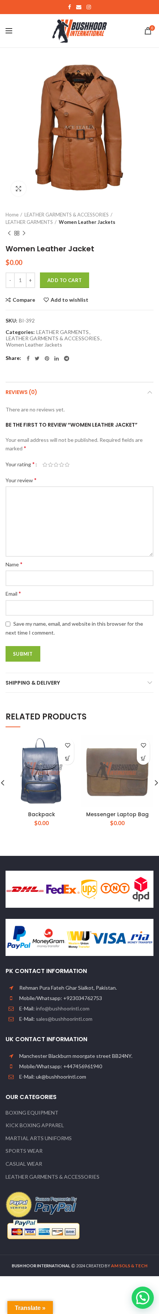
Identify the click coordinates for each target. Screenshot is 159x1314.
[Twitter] (37, 358)
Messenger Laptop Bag (117, 814)
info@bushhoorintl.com (62, 1008)
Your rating (20, 463)
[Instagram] (89, 7)
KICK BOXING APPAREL (35, 1125)
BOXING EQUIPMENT (32, 1112)
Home (12, 215)
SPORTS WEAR (24, 1151)
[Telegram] (66, 358)
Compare (24, 299)
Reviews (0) (21, 392)
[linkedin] (56, 358)
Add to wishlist (69, 299)
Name (14, 563)
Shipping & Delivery (33, 682)
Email (13, 593)
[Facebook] (69, 7)
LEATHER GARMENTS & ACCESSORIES (66, 215)
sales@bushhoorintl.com (64, 1019)
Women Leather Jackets (87, 222)
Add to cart (64, 280)
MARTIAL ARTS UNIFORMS (39, 1138)
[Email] (79, 7)
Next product (24, 233)
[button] (67, 758)
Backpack (41, 814)
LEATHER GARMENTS (29, 222)
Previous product (9, 233)
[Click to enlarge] (18, 188)
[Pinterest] (47, 358)
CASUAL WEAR (24, 1164)
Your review (21, 479)
